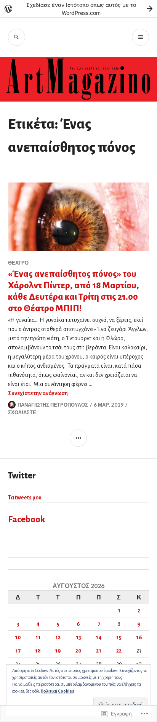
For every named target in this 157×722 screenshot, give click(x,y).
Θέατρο (18, 263)
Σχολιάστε (22, 412)
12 (58, 637)
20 (78, 651)
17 (18, 651)
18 (38, 651)
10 (18, 637)
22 (119, 651)
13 (78, 637)
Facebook (26, 519)
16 (139, 637)
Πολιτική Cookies (57, 691)
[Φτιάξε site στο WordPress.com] (78, 8)
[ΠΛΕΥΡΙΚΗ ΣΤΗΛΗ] (78, 438)
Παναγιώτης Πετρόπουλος (53, 405)
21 (98, 651)
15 (119, 637)
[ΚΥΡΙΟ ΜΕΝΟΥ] (140, 37)
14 (99, 637)
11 (38, 637)
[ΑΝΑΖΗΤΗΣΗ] (16, 37)
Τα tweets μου (25, 497)
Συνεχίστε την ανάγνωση (38, 393)
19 (58, 651)
